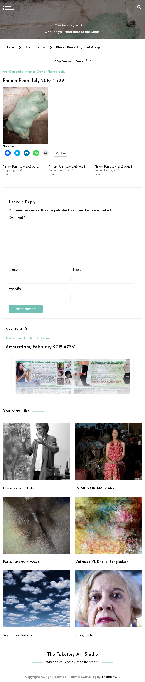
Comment (17, 217)
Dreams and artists (18, 488)
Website (15, 288)
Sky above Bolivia (17, 635)
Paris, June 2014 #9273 (21, 562)
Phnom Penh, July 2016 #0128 (113, 166)
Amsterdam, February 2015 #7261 (41, 347)
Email (76, 269)
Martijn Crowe (35, 71)
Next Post (14, 329)
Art (5, 71)
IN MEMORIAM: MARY (95, 488)
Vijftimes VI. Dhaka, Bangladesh (101, 562)
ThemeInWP (110, 677)
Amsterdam (14, 338)
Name (13, 269)
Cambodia (16, 71)
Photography (56, 71)
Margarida (84, 635)
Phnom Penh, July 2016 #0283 (68, 166)
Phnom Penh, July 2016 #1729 (33, 80)
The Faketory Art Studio (72, 25)
